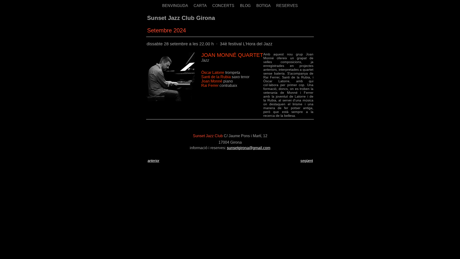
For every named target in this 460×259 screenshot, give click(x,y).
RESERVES (287, 6)
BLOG (246, 6)
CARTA (200, 6)
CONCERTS (223, 6)
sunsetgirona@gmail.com (248, 148)
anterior (153, 161)
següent (306, 161)
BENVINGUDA (175, 6)
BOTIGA (263, 6)
